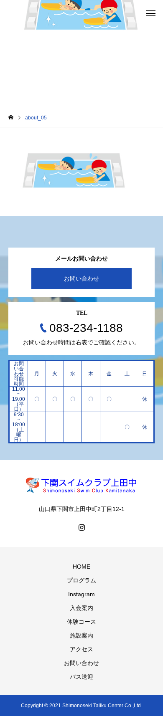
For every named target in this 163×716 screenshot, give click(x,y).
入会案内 (81, 608)
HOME (81, 566)
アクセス (81, 649)
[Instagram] (81, 527)
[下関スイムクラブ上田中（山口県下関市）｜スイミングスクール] (81, 485)
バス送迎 (81, 676)
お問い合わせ (81, 278)
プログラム (81, 580)
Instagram (81, 594)
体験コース (81, 621)
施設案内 (81, 635)
